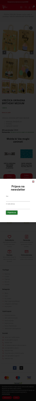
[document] (18, 200)
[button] (33, 181)
